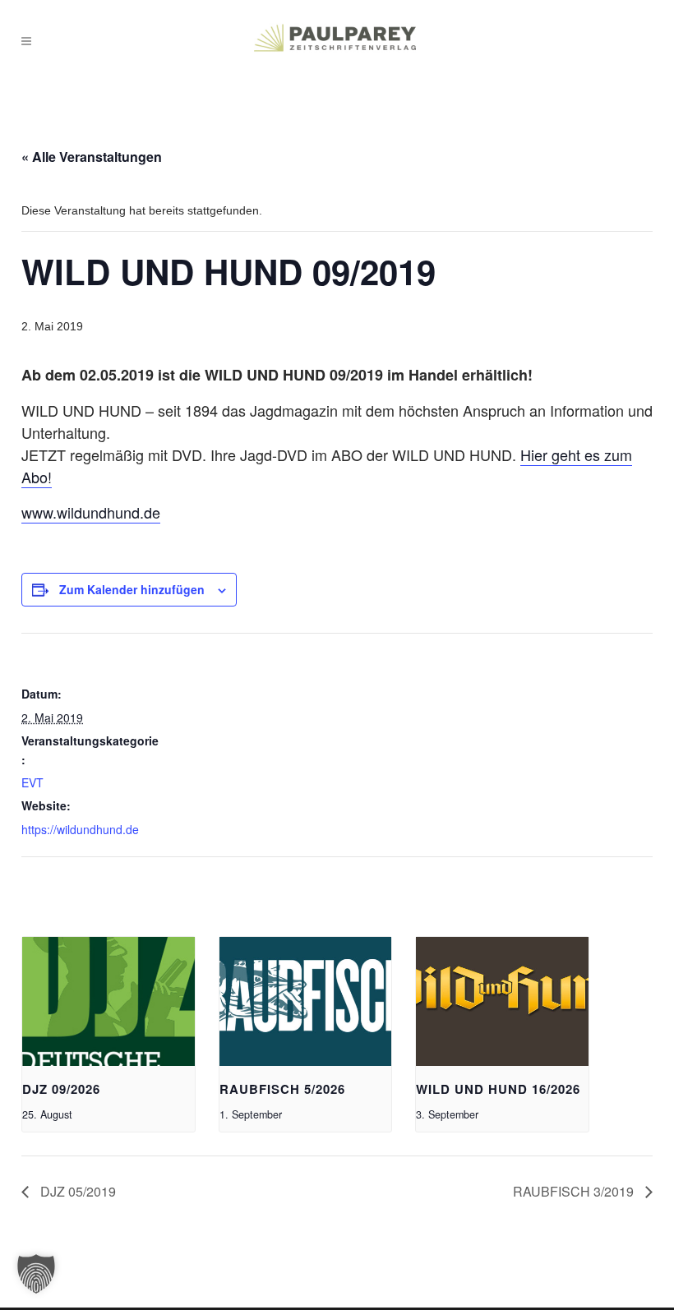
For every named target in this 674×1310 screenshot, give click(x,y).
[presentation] (108, 1001)
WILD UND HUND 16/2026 (498, 1089)
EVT (32, 782)
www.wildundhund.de (90, 512)
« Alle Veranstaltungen (91, 156)
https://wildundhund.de (80, 829)
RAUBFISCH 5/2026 (282, 1089)
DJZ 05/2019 (76, 1191)
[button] (36, 1274)
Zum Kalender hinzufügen (132, 589)
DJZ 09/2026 (61, 1089)
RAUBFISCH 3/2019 (575, 1191)
